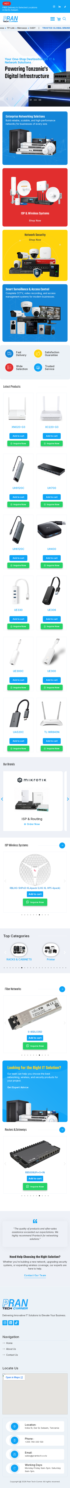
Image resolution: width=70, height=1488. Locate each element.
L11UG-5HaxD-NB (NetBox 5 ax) (35, 888)
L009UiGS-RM (35, 1172)
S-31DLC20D (35, 1031)
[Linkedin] (10, 1322)
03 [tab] (31, 102)
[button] (7, 99)
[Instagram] (4, 1322)
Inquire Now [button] (37, 902)
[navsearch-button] (64, 19)
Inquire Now (19, 443)
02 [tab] (31, 100)
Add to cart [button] (18, 436)
